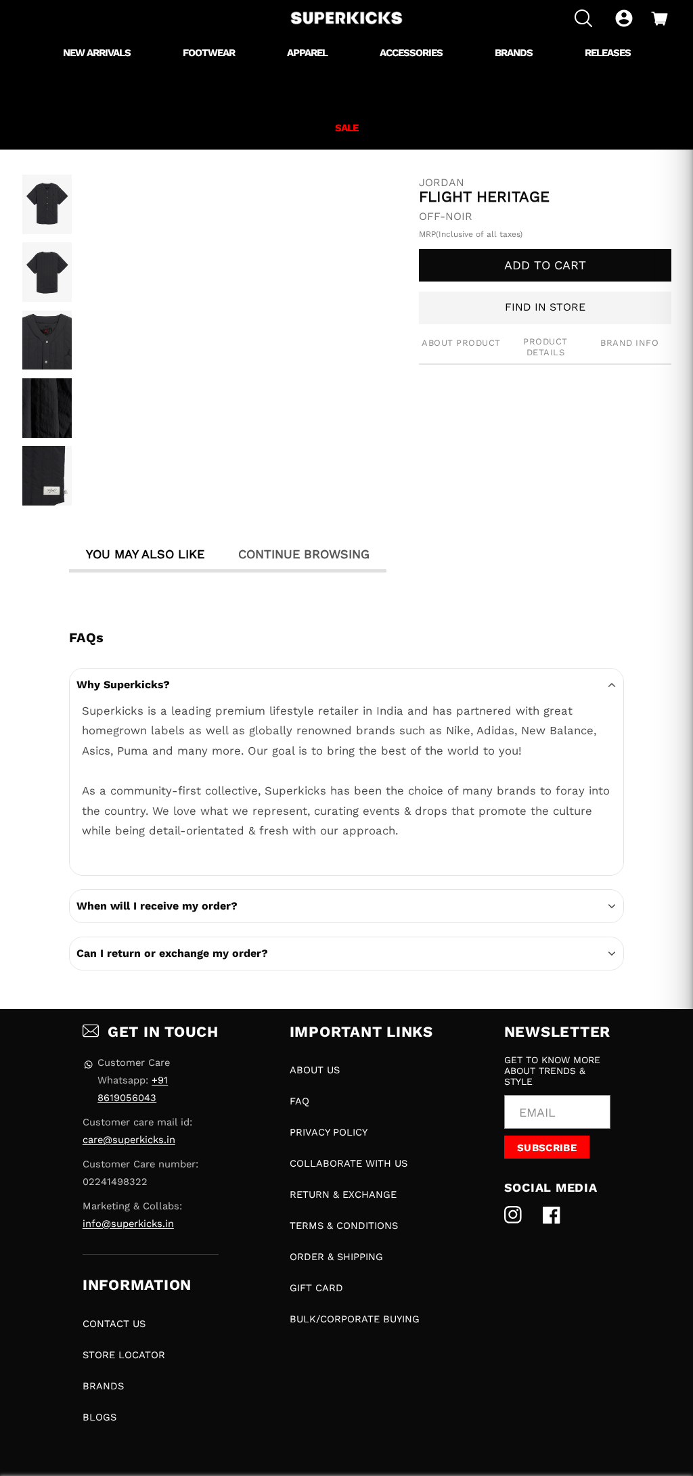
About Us (315, 1070)
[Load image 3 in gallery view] (47, 340)
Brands (103, 1386)
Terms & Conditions (344, 1226)
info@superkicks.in (128, 1223)
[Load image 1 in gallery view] (47, 204)
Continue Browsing (304, 554)
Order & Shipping (336, 1257)
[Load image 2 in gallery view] (47, 272)
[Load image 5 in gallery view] (47, 475)
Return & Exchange (343, 1194)
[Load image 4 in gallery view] (47, 408)
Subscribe (547, 1148)
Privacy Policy (328, 1132)
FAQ (299, 1101)
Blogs (99, 1417)
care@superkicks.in (129, 1140)
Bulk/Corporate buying (355, 1319)
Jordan (441, 182)
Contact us (114, 1324)
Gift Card (316, 1288)
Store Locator (124, 1355)
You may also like (145, 554)
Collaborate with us (348, 1163)
